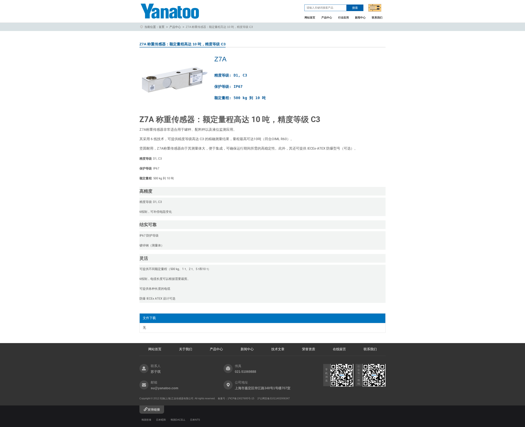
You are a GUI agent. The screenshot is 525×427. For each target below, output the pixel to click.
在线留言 (339, 349)
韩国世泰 (146, 419)
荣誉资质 (308, 349)
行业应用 (343, 17)
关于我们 (185, 349)
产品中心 (326, 17)
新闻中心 (360, 17)
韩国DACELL (178, 419)
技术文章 (277, 349)
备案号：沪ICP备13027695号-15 (236, 398)
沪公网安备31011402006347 (273, 398)
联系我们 (377, 17)
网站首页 (310, 17)
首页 (161, 27)
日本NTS (195, 419)
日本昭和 (161, 419)
